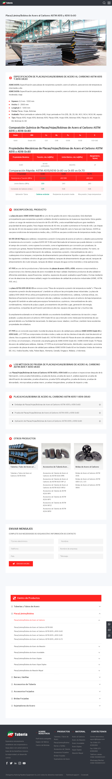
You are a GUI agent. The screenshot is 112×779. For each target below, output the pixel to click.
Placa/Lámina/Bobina (61, 742)
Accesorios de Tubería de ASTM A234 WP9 (54, 492)
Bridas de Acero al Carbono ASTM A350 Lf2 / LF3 (88, 480)
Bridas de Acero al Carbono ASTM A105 (88, 475)
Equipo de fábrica (42, 742)
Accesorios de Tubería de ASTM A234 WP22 (54, 504)
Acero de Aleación (78, 740)
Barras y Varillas (59, 746)
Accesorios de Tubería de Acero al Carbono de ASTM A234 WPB (55, 475)
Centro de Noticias (42, 745)
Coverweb (84, 775)
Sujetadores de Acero (62, 759)
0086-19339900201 (97, 757)
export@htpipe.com (97, 739)
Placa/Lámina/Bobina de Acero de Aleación (29, 646)
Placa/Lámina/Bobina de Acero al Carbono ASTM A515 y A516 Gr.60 (38, 631)
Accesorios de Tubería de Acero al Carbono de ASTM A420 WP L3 (55, 480)
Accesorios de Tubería (62, 749)
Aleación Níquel (77, 753)
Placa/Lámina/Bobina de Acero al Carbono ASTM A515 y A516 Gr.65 (38, 635)
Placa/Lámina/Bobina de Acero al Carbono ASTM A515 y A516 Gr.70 (38, 639)
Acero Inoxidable (78, 743)
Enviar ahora (23, 564)
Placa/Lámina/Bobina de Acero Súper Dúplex (30, 664)
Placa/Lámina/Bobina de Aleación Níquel (28, 670)
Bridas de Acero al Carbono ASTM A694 (88, 486)
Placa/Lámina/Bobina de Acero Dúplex (28, 658)
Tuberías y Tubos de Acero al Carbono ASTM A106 (20, 475)
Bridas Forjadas (59, 756)
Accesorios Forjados (61, 752)
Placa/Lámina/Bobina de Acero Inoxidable (29, 652)
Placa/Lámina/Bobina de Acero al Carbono (29, 620)
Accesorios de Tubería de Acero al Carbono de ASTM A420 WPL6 (55, 486)
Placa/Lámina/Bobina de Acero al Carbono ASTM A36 (33, 627)
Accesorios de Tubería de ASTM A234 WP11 (54, 498)
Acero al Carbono (78, 737)
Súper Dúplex (77, 750)
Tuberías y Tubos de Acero (61, 738)
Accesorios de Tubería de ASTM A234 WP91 (54, 510)
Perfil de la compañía (43, 739)
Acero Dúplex (77, 746)
